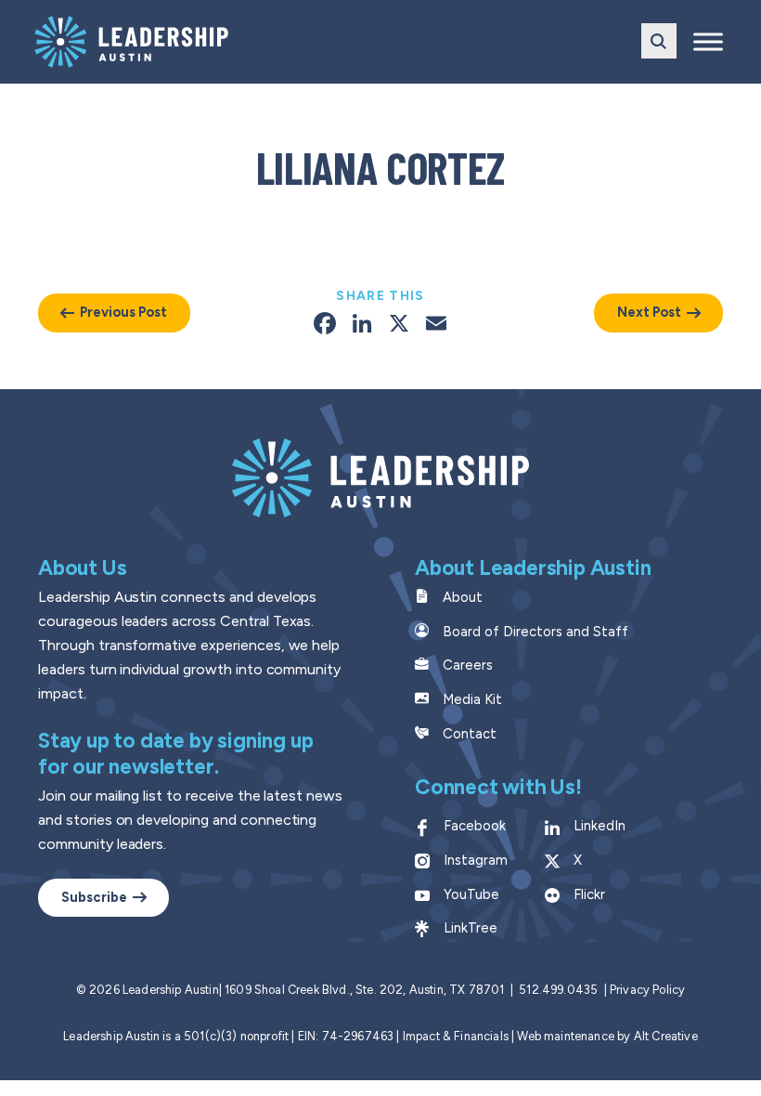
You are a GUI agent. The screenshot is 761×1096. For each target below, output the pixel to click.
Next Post (649, 312)
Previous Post (123, 312)
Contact (470, 733)
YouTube (471, 894)
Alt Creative (666, 1036)
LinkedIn (600, 825)
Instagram (476, 860)
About (463, 597)
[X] (399, 325)
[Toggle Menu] (708, 41)
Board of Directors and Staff (535, 631)
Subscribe (94, 897)
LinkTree (470, 928)
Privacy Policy (647, 990)
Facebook (475, 825)
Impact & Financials (456, 1036)
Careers (468, 665)
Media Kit (472, 699)
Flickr (589, 894)
